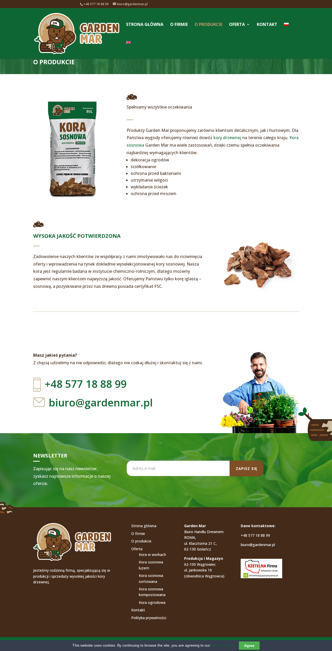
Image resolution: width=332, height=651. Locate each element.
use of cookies (223, 645)
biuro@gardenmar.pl (101, 402)
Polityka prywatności (148, 617)
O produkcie (208, 25)
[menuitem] (286, 32)
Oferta (237, 25)
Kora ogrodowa (152, 602)
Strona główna (144, 25)
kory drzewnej (227, 137)
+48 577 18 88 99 (255, 535)
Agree (249, 645)
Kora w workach (152, 554)
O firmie (179, 25)
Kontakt (267, 25)
